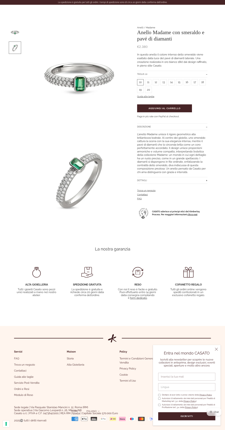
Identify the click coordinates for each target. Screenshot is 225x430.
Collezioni (30, 10)
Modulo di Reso (23, 395)
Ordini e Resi (21, 389)
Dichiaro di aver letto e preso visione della (187, 395)
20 (148, 89)
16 (187, 82)
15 (179, 82)
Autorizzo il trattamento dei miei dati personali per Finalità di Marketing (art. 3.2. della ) (188, 399)
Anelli (140, 27)
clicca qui (192, 214)
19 (140, 89)
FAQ (139, 198)
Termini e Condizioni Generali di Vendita (139, 360)
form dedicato (138, 298)
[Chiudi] (216, 349)
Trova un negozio (146, 190)
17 (195, 82)
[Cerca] (198, 11)
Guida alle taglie (145, 96)
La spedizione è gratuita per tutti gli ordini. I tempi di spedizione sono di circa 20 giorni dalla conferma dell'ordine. (112, 2)
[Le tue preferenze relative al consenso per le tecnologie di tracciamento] (6, 423)
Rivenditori (63, 10)
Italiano (91, 411)
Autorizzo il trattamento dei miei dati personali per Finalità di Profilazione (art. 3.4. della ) (188, 406)
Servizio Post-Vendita (26, 382)
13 (163, 82)
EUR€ (75, 411)
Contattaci (142, 194)
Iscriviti (187, 416)
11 (148, 82)
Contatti (80, 10)
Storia (70, 358)
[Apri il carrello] (214, 11)
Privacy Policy (206, 395)
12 (156, 82)
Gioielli (14, 10)
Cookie (124, 374)
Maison (46, 10)
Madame (150, 27)
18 (202, 82)
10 (140, 82)
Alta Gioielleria (75, 364)
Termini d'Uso (128, 380)
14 (171, 82)
